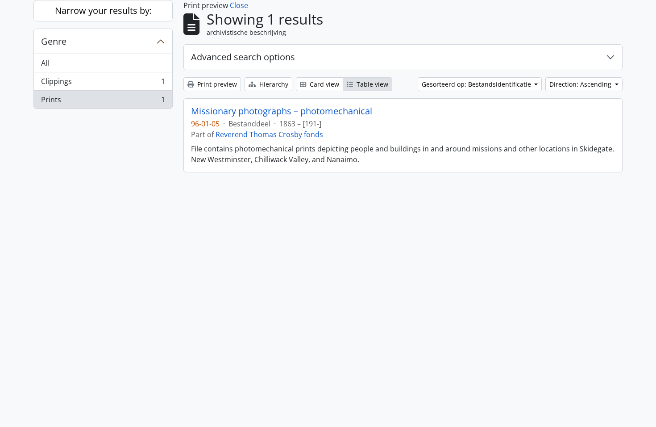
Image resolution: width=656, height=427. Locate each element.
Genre (53, 41)
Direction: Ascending (581, 84)
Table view (371, 84)
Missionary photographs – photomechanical (281, 111)
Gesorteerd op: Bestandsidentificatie (477, 84)
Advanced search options (243, 57)
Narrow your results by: (103, 10)
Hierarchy (272, 84)
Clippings (103, 83)
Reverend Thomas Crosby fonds (269, 134)
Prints (103, 102)
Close (239, 5)
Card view (323, 84)
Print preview (216, 84)
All (45, 63)
